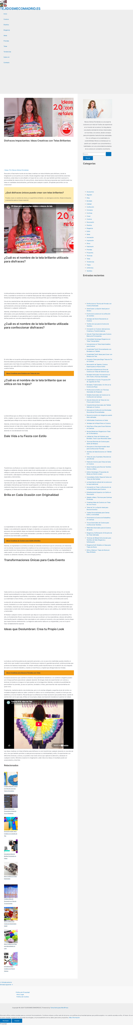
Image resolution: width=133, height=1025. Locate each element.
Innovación (90, 237)
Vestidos (89, 271)
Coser (89, 216)
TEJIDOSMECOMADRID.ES (20, 8)
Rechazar (6, 1021)
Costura (6, 19)
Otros (88, 243)
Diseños (6, 25)
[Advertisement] (56, 80)
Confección (90, 207)
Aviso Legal (20, 994)
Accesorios (90, 192)
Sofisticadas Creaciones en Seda (97, 420)
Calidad (89, 204)
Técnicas (89, 255)
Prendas (6, 41)
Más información (74, 1017)
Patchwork (90, 246)
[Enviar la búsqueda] (108, 154)
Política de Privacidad (23, 992)
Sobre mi (6, 57)
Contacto (6, 62)
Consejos (90, 210)
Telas (5, 46)
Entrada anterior (6, 982)
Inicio (5, 14)
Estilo (88, 231)
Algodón (89, 195)
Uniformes (90, 268)
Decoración (90, 222)
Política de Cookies (23, 997)
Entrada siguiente (6, 984)
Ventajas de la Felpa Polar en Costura (98, 423)
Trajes (89, 265)
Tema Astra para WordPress (59, 1008)
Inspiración (90, 240)
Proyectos (90, 253)
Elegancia (7, 30)
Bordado (89, 201)
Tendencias (7, 52)
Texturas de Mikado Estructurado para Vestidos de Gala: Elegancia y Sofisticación (99, 540)
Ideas (5, 35)
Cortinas (89, 213)
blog (88, 198)
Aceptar (16, 1021)
